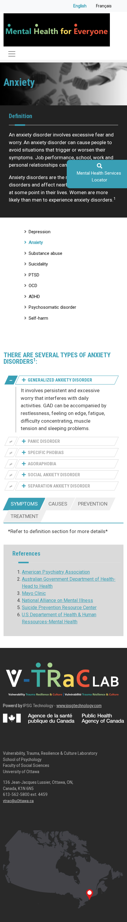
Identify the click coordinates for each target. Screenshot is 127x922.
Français (104, 6)
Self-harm (38, 318)
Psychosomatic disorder (52, 307)
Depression (40, 231)
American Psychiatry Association (56, 572)
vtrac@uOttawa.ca (18, 801)
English (80, 6)
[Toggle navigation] (12, 54)
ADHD (34, 296)
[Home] (57, 30)
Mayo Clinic (34, 593)
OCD (33, 285)
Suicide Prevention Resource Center (59, 607)
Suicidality (38, 264)
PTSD (34, 275)
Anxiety (36, 242)
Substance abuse (45, 253)
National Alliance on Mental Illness (57, 600)
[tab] (24, 504)
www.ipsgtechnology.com (79, 705)
